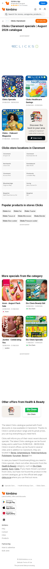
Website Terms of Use (24, 562)
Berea (13, 452)
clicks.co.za (6, 477)
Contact (5, 532)
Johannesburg (23, 452)
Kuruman (17, 455)
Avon (11, 469)
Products (5, 538)
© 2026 (24, 559)
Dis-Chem (37, 466)
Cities (4, 535)
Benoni (25, 455)
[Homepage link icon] (3, 486)
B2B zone (5, 551)
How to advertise (8, 547)
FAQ (3, 529)
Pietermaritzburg (38, 452)
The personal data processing (24, 566)
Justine (5, 469)
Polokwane (7, 455)
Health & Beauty (9, 466)
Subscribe (42, 21)
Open (43, 3)
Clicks (16, 469)
